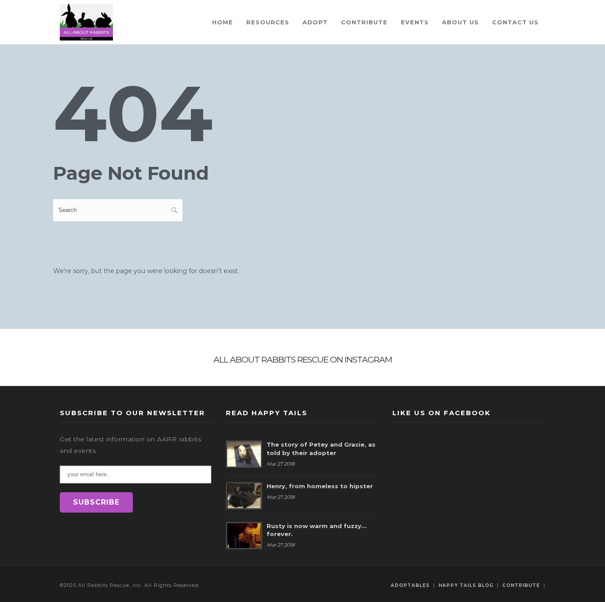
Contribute (364, 22)
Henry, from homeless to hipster (320, 486)
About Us (460, 22)
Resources (267, 22)
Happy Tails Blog (465, 585)
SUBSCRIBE (96, 502)
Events (415, 22)
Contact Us (515, 22)
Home (222, 22)
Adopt (315, 22)
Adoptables (410, 585)
